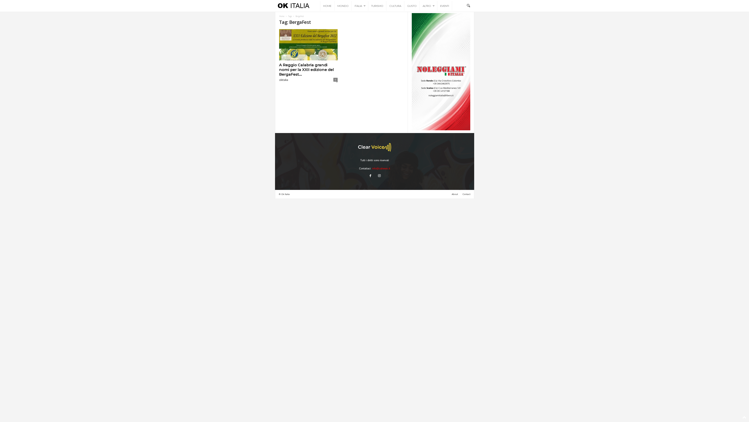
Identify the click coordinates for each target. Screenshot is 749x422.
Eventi (444, 5)
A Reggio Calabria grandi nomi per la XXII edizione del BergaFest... (306, 70)
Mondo (343, 5)
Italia (358, 5)
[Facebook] (370, 176)
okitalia (283, 80)
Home (327, 5)
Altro (427, 5)
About (455, 194)
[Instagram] (379, 176)
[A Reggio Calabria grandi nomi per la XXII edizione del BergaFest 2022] (308, 44)
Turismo (377, 5)
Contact (466, 194)
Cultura (395, 5)
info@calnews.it (381, 168)
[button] (468, 6)
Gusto (412, 5)
